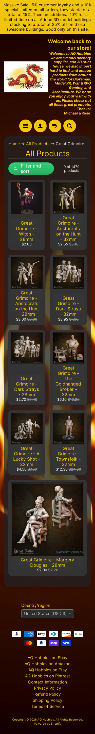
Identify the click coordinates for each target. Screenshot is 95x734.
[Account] (40, 126)
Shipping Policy (47, 700)
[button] (31, 168)
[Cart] (55, 126)
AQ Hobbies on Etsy (47, 669)
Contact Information (47, 682)
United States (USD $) (45, 613)
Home (14, 143)
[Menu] (25, 126)
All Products (37, 143)
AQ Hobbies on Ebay (47, 657)
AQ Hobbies (45, 719)
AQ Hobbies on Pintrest (47, 675)
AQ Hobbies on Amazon (47, 663)
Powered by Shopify (47, 723)
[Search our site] (69, 126)
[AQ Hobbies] (26, 76)
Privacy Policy (47, 688)
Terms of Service (47, 706)
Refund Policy (47, 694)
